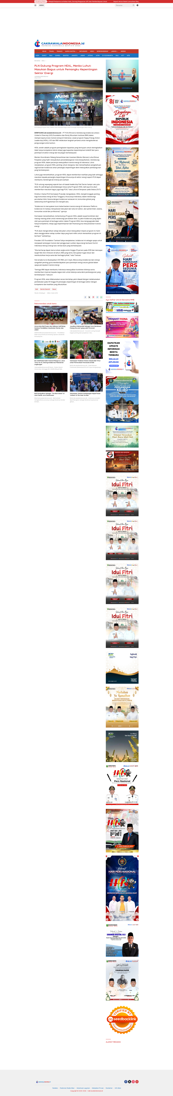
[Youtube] (137, 1082)
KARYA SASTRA (70, 51)
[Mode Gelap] (138, 5)
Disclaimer (109, 1088)
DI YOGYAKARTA (107, 55)
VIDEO (92, 51)
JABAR (82, 55)
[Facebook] (125, 1082)
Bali (36, 289)
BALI (117, 55)
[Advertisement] (86, 24)
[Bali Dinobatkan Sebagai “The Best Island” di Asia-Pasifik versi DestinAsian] (50, 382)
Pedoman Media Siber (67, 1088)
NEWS (44, 51)
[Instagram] (133, 1082)
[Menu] (35, 5)
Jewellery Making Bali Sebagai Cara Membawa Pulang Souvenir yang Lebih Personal (85, 327)
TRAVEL (51, 51)
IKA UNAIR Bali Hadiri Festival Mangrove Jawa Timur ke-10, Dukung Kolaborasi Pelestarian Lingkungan (49, 362)
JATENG (90, 55)
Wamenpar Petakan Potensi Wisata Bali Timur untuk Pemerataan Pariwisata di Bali (85, 361)
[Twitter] (129, 1082)
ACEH (37, 55)
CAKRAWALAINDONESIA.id (41, 76)
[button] (134, 5)
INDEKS (41, 5)
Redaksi (55, 1088)
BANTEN (66, 55)
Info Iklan (118, 1088)
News (54, 289)
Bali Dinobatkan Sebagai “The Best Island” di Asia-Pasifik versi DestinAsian (49, 394)
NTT (122, 55)
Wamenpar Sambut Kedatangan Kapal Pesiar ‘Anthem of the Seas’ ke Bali (85, 394)
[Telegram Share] (97, 297)
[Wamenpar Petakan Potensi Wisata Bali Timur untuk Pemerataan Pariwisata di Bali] (86, 349)
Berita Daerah (45, 289)
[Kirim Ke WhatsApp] (101, 297)
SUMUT (44, 55)
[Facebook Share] (85, 297)
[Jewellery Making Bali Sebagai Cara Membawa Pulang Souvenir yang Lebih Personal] (86, 315)
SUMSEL (57, 55)
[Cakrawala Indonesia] (59, 43)
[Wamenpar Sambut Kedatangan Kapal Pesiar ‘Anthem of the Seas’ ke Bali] (86, 382)
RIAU (50, 55)
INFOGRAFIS (83, 51)
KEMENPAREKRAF (102, 51)
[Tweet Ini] (89, 297)
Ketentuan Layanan (83, 1088)
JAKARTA (74, 55)
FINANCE (59, 51)
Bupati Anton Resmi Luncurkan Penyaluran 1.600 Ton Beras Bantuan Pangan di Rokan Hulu (81, 1)
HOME (38, 51)
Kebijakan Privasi (98, 1088)
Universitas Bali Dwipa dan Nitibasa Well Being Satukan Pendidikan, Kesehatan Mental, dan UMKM (49, 328)
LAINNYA (114, 51)
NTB (128, 55)
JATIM (98, 55)
